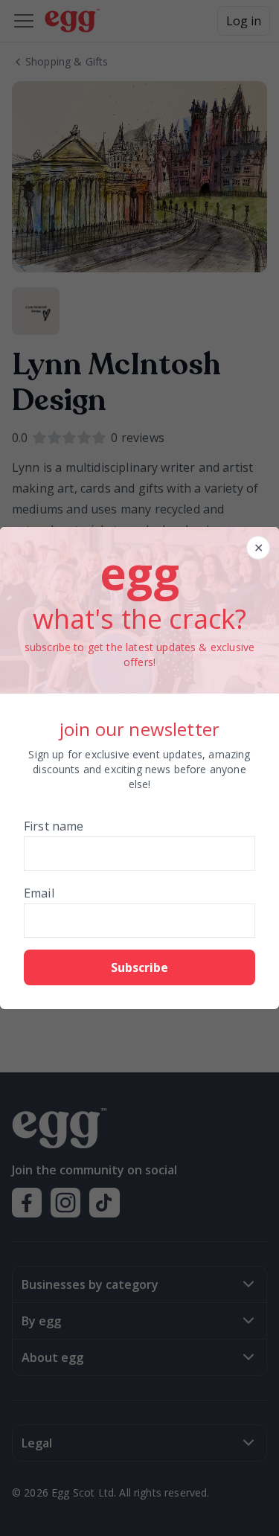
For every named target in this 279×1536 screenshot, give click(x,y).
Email (39, 893)
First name (54, 826)
